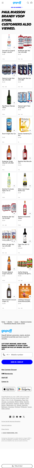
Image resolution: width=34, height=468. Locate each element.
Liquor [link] (16, 322)
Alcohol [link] (10, 322)
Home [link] (3, 322)
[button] (31, 3)
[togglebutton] (17, 466)
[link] (17, 2)
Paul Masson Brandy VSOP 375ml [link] (14, 323)
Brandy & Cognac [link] (26, 322)
